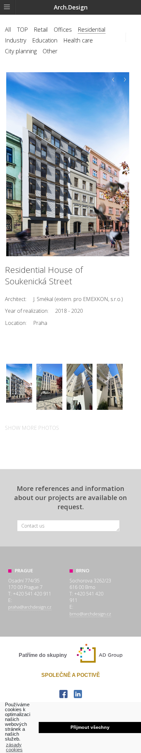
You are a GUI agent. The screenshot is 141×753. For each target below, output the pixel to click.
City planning (21, 51)
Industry (15, 40)
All (8, 29)
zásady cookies (14, 747)
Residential (92, 29)
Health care (78, 40)
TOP (22, 29)
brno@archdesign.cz (90, 614)
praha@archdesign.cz (29, 607)
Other (50, 51)
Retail (41, 29)
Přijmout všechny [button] (90, 727)
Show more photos (32, 427)
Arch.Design (71, 7)
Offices (63, 29)
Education (44, 40)
